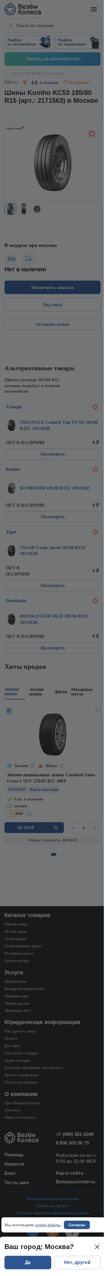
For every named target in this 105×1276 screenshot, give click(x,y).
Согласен (77, 1225)
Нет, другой (77, 1262)
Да (28, 1262)
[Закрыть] (97, 1246)
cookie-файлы (47, 1225)
